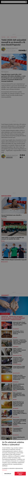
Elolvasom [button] (4, 470)
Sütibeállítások (7, 473)
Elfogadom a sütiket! (20, 473)
